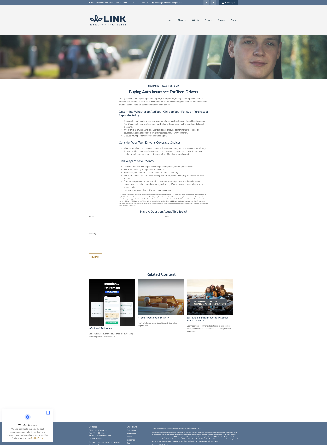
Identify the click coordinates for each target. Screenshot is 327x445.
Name (91, 216)
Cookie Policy (36, 438)
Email (167, 216)
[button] (169, 19)
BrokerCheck (196, 428)
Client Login (230, 2)
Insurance (131, 439)
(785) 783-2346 (142, 2)
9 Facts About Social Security (153, 318)
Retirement (131, 430)
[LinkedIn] (206, 2)
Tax (128, 443)
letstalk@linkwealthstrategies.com (168, 2)
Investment (131, 433)
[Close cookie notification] (48, 413)
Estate (129, 436)
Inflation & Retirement (101, 328)
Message (93, 233)
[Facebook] (213, 2)
